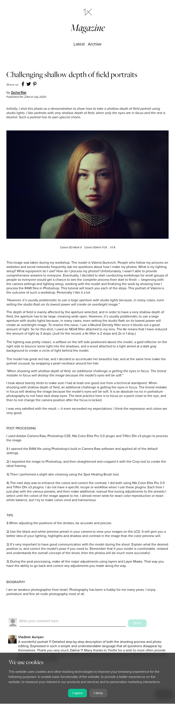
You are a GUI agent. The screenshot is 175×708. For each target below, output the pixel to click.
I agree (77, 693)
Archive (95, 44)
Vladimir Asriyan (31, 637)
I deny (98, 693)
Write (137, 623)
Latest (79, 44)
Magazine (87, 27)
